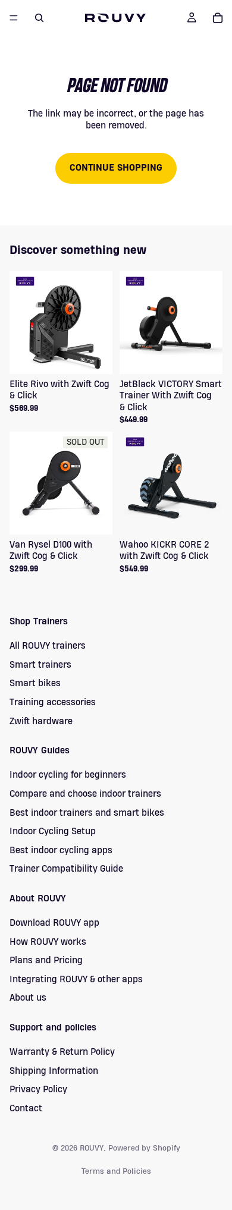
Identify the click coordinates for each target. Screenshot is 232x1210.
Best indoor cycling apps (61, 850)
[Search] (39, 18)
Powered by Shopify (144, 1148)
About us (28, 997)
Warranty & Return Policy (62, 1052)
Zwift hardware (41, 721)
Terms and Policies (116, 1171)
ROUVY (92, 1148)
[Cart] (218, 18)
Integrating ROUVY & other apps (76, 979)
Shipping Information (54, 1071)
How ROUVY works (48, 942)
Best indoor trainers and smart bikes (87, 813)
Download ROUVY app (54, 923)
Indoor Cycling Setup (53, 831)
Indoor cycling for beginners (68, 775)
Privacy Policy (38, 1089)
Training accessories (53, 702)
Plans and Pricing (46, 960)
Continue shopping (116, 167)
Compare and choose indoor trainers (85, 794)
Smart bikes (35, 683)
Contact (26, 1108)
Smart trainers (40, 665)
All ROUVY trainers (48, 645)
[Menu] (13, 18)
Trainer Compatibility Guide (66, 868)
